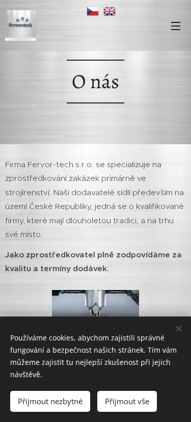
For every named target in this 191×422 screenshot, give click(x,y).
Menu (176, 25)
